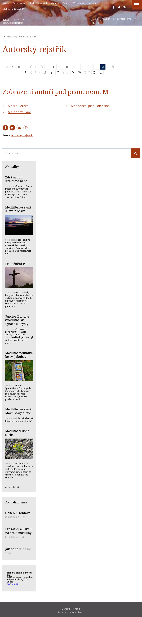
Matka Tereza (18, 106)
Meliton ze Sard (19, 112)
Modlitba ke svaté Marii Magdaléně (18, 411)
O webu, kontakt (17, 513)
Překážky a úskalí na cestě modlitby (18, 531)
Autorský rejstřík (27, 36)
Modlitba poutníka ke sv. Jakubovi (19, 355)
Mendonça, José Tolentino (90, 106)
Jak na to (11, 549)
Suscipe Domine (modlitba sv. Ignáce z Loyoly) (17, 320)
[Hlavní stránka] (4, 36)
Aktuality (12, 166)
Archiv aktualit (12, 487)
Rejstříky (12, 36)
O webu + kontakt (71, 608)
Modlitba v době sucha (17, 433)
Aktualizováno (16, 502)
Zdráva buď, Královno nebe (16, 179)
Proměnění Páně (17, 264)
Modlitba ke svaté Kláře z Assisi (18, 209)
